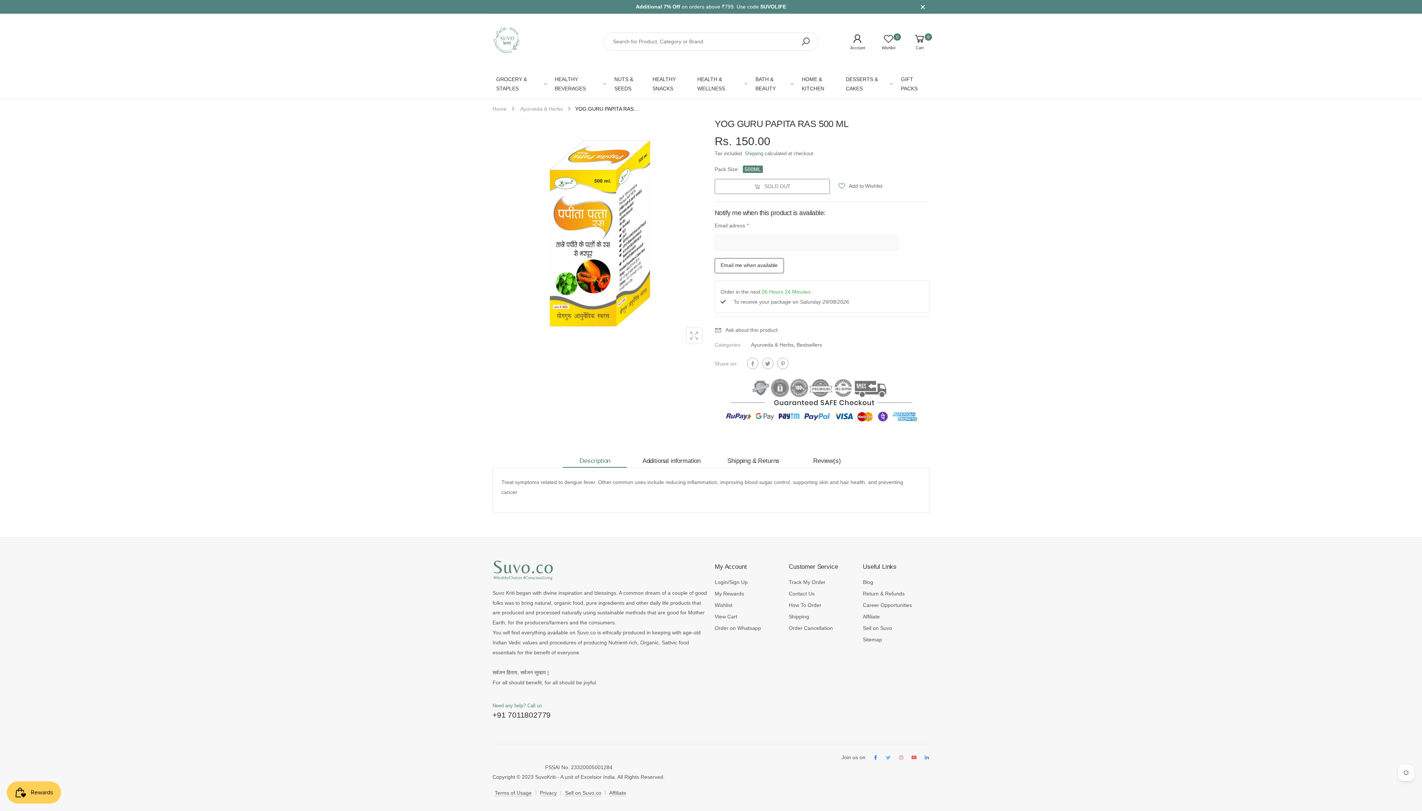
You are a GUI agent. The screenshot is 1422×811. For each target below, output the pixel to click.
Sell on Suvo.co (583, 793)
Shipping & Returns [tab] (753, 460)
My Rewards (729, 594)
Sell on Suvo (877, 628)
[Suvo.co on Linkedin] (926, 757)
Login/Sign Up (731, 582)
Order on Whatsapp (738, 628)
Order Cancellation (811, 628)
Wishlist (723, 605)
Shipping (754, 153)
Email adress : (732, 225)
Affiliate (871, 617)
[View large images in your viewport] (694, 335)
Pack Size (727, 169)
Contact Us (802, 594)
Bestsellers (809, 345)
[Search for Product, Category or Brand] (805, 42)
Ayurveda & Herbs (772, 345)
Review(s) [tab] (827, 460)
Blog (868, 582)
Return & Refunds (884, 594)
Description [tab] (595, 460)
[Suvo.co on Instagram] (901, 757)
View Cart (726, 617)
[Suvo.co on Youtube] (914, 757)
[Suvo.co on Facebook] (875, 757)
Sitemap (872, 640)
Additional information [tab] (671, 460)
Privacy (548, 793)
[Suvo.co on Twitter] (888, 757)
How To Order (805, 605)
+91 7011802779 (522, 715)
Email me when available (749, 265)
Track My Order (807, 582)
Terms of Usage (513, 793)
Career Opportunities (887, 605)
